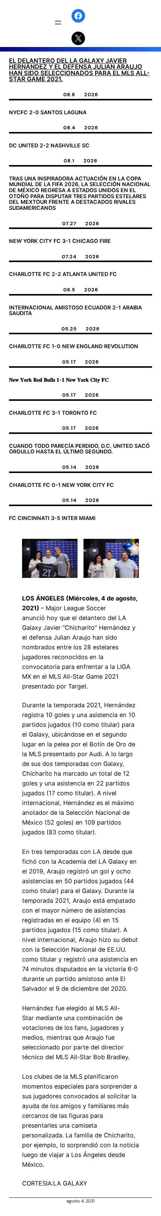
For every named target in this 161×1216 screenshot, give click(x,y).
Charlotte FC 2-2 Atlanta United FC (63, 274)
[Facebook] (78, 16)
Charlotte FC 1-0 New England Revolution (73, 346)
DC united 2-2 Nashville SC (49, 146)
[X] (78, 38)
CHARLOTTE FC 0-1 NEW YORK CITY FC (61, 485)
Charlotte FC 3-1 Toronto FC (53, 413)
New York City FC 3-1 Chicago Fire (60, 241)
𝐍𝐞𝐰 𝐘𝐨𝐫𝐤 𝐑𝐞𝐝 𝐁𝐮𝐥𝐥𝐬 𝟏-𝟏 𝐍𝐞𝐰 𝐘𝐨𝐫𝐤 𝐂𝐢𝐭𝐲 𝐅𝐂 (59, 380)
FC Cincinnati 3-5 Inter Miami (52, 518)
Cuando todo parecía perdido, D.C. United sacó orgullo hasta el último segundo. (79, 449)
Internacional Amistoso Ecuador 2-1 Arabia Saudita (75, 310)
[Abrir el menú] (58, 22)
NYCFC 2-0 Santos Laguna (47, 112)
